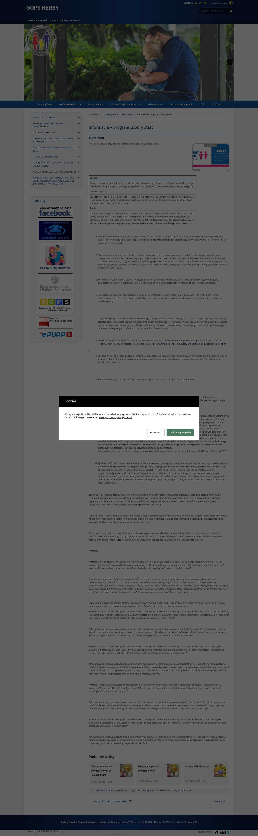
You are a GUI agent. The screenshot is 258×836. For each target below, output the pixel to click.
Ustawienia (155, 432)
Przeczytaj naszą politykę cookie (115, 417)
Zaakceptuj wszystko (180, 432)
